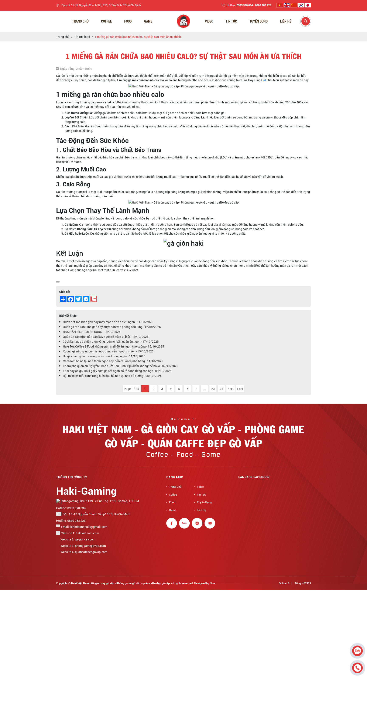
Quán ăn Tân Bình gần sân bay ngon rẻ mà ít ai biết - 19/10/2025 (105, 337)
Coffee (106, 21)
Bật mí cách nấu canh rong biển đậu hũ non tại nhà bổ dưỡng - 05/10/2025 (112, 376)
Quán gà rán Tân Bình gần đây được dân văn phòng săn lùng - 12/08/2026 (112, 327)
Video (209, 21)
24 (221, 389)
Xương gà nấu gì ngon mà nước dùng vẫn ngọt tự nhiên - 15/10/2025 (108, 351)
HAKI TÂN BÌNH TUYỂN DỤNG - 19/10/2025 (91, 332)
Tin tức (201, 494)
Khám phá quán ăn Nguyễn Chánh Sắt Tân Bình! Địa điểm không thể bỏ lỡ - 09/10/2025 (120, 366)
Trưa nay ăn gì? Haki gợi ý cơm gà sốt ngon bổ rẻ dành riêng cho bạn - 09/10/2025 (117, 371)
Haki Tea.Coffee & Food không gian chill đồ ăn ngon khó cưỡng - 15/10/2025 (113, 346)
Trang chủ (80, 21)
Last (240, 389)
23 (213, 389)
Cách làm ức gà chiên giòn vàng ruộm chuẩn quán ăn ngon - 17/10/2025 (111, 341)
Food (128, 21)
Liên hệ (285, 21)
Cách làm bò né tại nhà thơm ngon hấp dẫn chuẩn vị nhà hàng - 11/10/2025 (113, 361)
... (204, 389)
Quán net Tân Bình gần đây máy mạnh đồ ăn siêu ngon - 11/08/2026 (108, 322)
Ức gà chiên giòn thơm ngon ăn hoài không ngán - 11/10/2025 (104, 356)
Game (148, 21)
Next (230, 389)
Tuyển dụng (259, 21)
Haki (264, 80)
